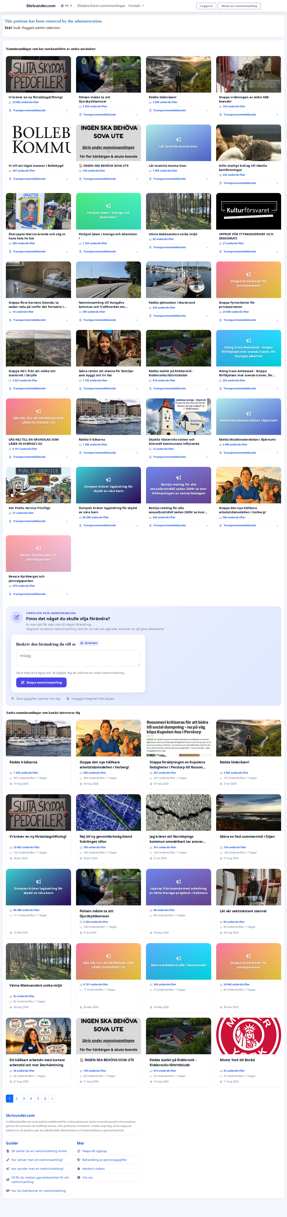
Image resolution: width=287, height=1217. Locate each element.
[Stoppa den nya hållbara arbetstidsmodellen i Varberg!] (248, 498)
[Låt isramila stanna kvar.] (178, 154)
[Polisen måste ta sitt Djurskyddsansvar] (108, 87)
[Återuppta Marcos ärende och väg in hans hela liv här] (38, 224)
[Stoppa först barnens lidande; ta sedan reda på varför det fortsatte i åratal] (38, 293)
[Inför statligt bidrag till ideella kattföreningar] (248, 156)
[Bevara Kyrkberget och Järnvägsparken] (38, 567)
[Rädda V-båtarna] (108, 428)
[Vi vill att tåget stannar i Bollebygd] (38, 154)
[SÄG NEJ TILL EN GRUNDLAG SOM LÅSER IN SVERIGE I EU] (38, 430)
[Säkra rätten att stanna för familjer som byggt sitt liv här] (108, 361)
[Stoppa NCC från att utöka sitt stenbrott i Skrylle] (38, 361)
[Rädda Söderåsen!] (178, 85)
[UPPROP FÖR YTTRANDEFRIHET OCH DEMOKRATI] (248, 224)
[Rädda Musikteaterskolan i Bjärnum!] (248, 428)
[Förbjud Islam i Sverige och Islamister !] (108, 224)
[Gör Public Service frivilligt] (38, 496)
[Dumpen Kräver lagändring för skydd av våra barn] (108, 498)
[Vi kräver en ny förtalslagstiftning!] (38, 85)
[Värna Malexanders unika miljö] (178, 222)
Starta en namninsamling (239, 6)
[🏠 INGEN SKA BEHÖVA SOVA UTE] (108, 154)
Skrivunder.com (40, 6)
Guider (12, 1143)
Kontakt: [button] (135, 6)
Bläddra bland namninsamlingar (101, 6)
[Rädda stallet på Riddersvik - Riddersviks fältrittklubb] (178, 361)
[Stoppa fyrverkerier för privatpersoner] (248, 293)
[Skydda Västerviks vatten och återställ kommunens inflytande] (178, 430)
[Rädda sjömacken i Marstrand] (178, 291)
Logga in (206, 6)
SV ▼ (68, 5)
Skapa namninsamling (44, 682)
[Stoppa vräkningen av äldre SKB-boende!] (248, 87)
